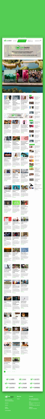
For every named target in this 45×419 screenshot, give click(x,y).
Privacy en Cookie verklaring (9, 400)
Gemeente (37, 40)
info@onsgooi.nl (35, 398)
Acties (15, 40)
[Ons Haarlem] (22, 387)
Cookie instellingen (8, 410)
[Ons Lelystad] (35, 379)
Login (23, 37)
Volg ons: (31, 407)
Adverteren (19, 37)
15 (14, 371)
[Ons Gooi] (22, 379)
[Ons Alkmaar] (10, 387)
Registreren (6, 408)
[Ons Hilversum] (35, 383)
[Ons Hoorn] (22, 383)
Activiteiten (22, 40)
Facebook (31, 408)
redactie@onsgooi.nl (35, 399)
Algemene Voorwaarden (8, 399)
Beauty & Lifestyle (30, 41)
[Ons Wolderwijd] (10, 383)
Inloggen (6, 407)
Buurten (19, 396)
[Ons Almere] (10, 379)
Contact (31, 396)
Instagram (35, 408)
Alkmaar (18, 398)
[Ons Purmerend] (35, 387)
